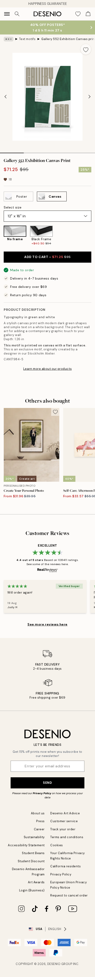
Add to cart (47, 257)
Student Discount (31, 861)
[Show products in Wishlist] (78, 13)
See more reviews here (47, 624)
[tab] (12, 151)
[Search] (17, 13)
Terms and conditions (66, 837)
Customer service (64, 821)
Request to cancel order (69, 895)
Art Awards (36, 882)
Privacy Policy (42, 793)
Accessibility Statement (26, 845)
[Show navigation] (7, 13)
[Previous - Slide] (5, 96)
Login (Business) (32, 890)
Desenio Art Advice (65, 813)
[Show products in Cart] (88, 13)
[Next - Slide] (89, 96)
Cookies (56, 845)
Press (40, 821)
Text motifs (27, 39)
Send (47, 783)
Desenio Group (59, 964)
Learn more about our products (47, 369)
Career (39, 829)
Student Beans (33, 853)
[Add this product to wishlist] (85, 49)
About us (38, 813)
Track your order (62, 829)
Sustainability (34, 837)
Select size (12, 207)
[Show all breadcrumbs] (8, 39)
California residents (65, 866)
